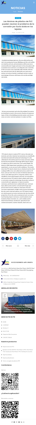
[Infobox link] (18, 262)
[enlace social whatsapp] (24, 422)
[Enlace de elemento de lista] (18, 322)
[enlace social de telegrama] (19, 238)
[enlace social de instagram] (16, 422)
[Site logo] (3, 2)
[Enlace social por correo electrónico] (14, 422)
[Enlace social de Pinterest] (11, 238)
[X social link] (7, 238)
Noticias (20, 11)
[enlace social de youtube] (19, 422)
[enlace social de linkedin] (15, 238)
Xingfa (13, 32)
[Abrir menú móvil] (34, 2)
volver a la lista (18, 245)
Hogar (14, 11)
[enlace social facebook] (3, 238)
